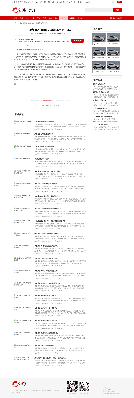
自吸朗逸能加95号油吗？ (42, 159)
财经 (25, 2)
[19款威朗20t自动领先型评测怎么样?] (22, 270)
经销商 (80, 18)
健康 (53, 2)
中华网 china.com (20, 10)
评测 (32, 18)
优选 (60, 2)
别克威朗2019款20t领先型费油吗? (45, 184)
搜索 (117, 10)
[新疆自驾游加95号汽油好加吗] (22, 121)
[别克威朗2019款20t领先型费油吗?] (22, 183)
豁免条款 (44, 390)
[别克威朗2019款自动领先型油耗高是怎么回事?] (22, 220)
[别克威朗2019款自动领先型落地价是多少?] (22, 208)
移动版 (119, 18)
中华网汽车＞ (16, 23)
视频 (38, 18)
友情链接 (50, 390)
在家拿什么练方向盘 (99, 100)
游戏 (37, 2)
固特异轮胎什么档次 (99, 84)
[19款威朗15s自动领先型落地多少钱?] (22, 320)
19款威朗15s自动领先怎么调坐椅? (45, 295)
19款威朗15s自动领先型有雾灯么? (45, 308)
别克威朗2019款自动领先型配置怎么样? (47, 171)
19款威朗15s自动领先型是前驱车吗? (46, 246)
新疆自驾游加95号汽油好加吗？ (44, 146)
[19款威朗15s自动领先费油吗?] (22, 345)
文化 (41, 2)
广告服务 (21, 390)
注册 (113, 2)
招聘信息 (33, 390)
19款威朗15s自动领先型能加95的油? (46, 333)
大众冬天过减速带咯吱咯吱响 (102, 116)
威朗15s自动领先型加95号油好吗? (38, 23)
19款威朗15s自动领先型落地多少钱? (46, 320)
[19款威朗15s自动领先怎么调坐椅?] (22, 295)
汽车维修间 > (24, 23)
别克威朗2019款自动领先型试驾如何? (46, 233)
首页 (13, 2)
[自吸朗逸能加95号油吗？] (22, 158)
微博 (57, 105)
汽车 (33, 2)
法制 (64, 2)
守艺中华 (69, 2)
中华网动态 (56, 390)
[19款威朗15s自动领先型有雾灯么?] (22, 308)
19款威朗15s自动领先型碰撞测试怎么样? (47, 283)
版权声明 (38, 390)
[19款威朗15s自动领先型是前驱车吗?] (22, 245)
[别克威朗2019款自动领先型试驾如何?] (22, 233)
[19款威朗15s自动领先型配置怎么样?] (22, 258)
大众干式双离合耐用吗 (100, 124)
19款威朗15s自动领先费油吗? (44, 345)
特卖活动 (72, 18)
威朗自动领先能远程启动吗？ (43, 134)
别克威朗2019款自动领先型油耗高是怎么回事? (49, 221)
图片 (44, 18)
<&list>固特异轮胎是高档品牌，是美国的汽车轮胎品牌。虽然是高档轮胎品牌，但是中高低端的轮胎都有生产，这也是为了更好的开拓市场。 (105, 88)
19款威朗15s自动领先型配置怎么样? (46, 258)
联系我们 (27, 390)
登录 (119, 2)
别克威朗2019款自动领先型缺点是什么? (47, 196)
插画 (49, 2)
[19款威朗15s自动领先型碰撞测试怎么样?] (22, 283)
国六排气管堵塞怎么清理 (101, 92)
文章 (27, 18)
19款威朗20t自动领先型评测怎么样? (46, 271)
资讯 (17, 2)
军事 (21, 2)
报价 (56, 18)
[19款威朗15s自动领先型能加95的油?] (22, 332)
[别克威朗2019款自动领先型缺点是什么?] (22, 196)
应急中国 (76, 2)
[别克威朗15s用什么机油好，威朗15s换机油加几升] (22, 357)
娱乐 (29, 2)
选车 (50, 18)
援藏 (45, 2)
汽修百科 (63, 18)
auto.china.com (47, 100)
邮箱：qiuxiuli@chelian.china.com (111, 393)
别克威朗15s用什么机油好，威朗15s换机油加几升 (50, 358)
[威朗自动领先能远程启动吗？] (22, 133)
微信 (49, 105)
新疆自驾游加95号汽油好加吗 (44, 121)
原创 (21, 18)
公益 (56, 2)
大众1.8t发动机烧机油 (100, 108)
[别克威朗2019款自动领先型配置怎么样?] (22, 171)
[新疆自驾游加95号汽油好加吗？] (22, 146)
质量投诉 (112, 18)
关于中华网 (15, 390)
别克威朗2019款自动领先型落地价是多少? (48, 208)
